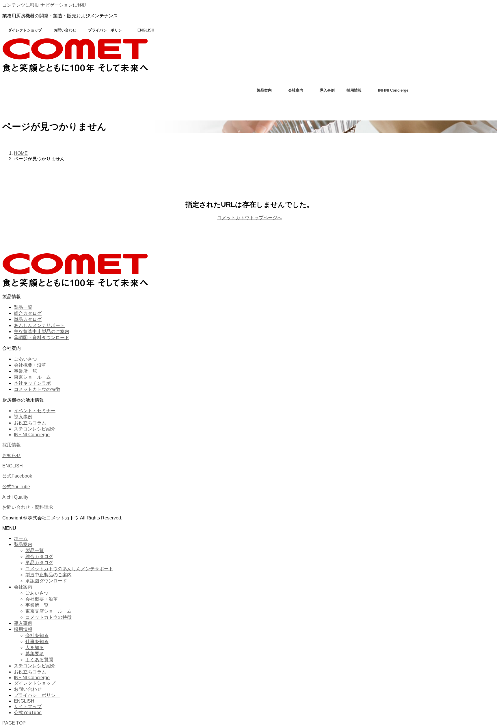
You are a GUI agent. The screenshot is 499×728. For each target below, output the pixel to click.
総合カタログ (28, 313)
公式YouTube (16, 486)
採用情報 (354, 90)
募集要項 (34, 653)
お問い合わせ (65, 30)
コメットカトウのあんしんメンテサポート (69, 568)
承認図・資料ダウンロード (41, 337)
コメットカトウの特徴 (37, 389)
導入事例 (327, 90)
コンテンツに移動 (20, 5)
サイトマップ (28, 706)
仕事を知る (37, 641)
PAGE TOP (14, 722)
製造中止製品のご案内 (48, 574)
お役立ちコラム (30, 422)
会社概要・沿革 (30, 365)
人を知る (34, 647)
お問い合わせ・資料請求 (27, 507)
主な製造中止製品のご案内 (41, 331)
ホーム (21, 538)
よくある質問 (39, 659)
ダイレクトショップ (25, 30)
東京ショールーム (32, 377)
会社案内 (295, 90)
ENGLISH (145, 30)
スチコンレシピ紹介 (34, 428)
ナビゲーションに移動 (63, 5)
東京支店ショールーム (48, 611)
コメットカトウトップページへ (249, 217)
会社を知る (37, 635)
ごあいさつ (25, 358)
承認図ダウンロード (46, 580)
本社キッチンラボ (32, 383)
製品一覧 (23, 307)
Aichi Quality (15, 497)
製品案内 (264, 90)
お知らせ (11, 455)
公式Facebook (17, 475)
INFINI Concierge (393, 90)
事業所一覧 (25, 371)
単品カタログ (28, 319)
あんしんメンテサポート (39, 325)
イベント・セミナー (34, 410)
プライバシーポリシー (107, 30)
